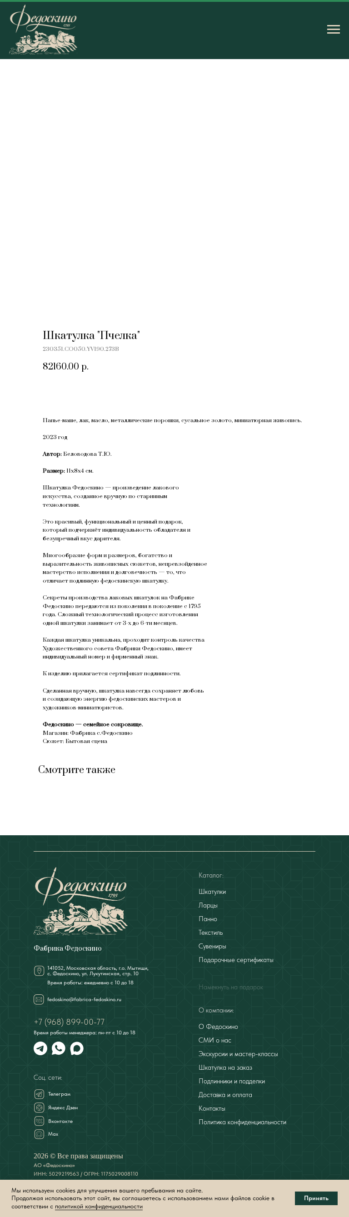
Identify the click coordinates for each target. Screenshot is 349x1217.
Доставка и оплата (225, 1095)
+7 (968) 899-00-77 (69, 1022)
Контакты (212, 1108)
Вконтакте (60, 1121)
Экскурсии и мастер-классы (238, 1054)
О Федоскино (218, 1026)
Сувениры (212, 946)
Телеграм (59, 1094)
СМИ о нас (215, 1040)
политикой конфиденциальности (99, 1206)
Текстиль (211, 932)
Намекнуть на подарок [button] (231, 987)
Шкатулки (212, 892)
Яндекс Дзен (63, 1107)
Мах (53, 1134)
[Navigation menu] (333, 29)
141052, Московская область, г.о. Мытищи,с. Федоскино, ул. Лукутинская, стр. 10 (98, 971)
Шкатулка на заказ (225, 1067)
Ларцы (208, 905)
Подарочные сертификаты (236, 960)
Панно (208, 919)
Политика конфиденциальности (242, 1122)
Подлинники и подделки (232, 1081)
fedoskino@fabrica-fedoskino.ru (84, 999)
